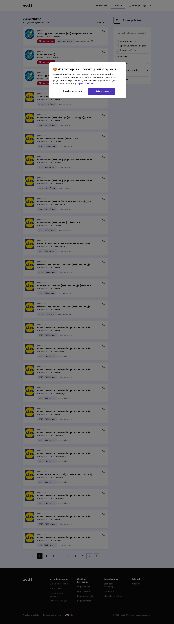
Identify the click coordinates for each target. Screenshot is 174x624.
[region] (87, 80)
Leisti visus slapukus (101, 91)
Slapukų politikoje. (85, 83)
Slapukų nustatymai (72, 91)
